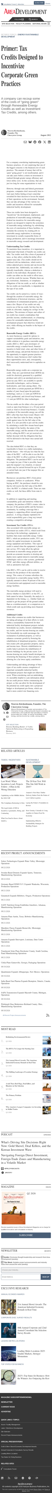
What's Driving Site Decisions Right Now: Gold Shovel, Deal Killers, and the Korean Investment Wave (26, 1145)
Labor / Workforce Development (12, 1428)
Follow (18, 19)
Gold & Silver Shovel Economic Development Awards (19, 1446)
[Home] (16, 1478)
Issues (48, 1187)
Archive (47, 1251)
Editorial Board (40, 24)
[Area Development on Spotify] (30, 1478)
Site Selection (12, 724)
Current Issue (8, 1407)
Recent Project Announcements (11, 1435)
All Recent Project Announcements (14, 1015)
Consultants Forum (9, 4)
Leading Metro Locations (9, 1453)
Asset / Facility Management (10, 1424)
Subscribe (39, 3)
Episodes (47, 1135)
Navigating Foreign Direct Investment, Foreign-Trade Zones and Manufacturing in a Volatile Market (26, 1158)
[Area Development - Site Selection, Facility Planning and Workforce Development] (26, 11)
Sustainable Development (33, 761)
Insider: (25, 1258)
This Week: (24, 1263)
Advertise (21, 4)
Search (34, 19)
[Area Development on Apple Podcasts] (23, 1478)
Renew (47, 3)
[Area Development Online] (25, 1484)
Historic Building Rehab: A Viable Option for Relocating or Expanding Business (19, 728)
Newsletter (6, 1402)
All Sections (49, 24)
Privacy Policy (38, 1489)
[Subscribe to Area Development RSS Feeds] (9, 1478)
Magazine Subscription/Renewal (16, 1397)
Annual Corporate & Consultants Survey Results (17, 1450)
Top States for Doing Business (11, 1457)
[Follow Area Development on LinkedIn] (3, 1478)
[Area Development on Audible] (37, 1478)
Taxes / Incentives (10, 760)
